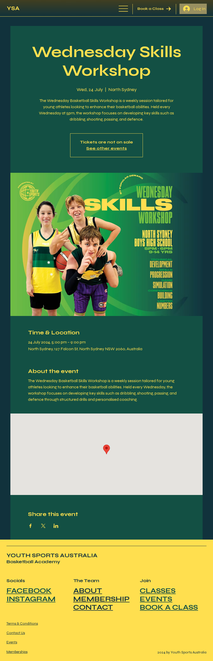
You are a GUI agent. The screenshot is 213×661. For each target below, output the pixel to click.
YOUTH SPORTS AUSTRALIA (51, 555)
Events (11, 642)
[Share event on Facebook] (30, 526)
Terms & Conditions (22, 623)
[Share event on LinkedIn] (56, 526)
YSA (13, 8)
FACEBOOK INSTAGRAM (31, 595)
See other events (106, 148)
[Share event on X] (43, 526)
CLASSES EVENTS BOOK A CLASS (169, 599)
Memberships (17, 652)
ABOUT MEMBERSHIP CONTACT (101, 599)
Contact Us (15, 633)
